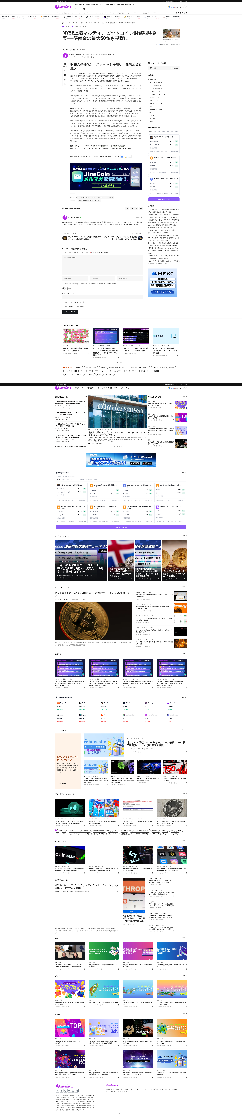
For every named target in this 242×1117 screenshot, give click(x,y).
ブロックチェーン (91, 368)
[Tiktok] (178, 13)
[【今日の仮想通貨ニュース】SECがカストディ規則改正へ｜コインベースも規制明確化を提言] (148, 560)
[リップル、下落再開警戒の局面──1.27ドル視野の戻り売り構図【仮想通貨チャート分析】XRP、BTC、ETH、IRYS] (106, 336)
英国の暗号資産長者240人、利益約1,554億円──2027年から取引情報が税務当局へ (120, 572)
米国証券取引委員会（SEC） (117, 368)
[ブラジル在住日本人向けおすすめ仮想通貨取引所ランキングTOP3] (172, 1028)
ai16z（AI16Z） (108, 13)
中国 (75, 371)
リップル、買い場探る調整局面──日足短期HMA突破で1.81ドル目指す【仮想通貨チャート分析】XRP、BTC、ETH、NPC (163, 237)
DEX (154, 13)
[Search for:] (162, 68)
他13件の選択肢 (61, 517)
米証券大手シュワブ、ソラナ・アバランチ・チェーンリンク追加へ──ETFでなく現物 (70, 425)
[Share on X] (63, 49)
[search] (181, 388)
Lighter (129, 13)
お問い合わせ (62, 783)
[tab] (150, 131)
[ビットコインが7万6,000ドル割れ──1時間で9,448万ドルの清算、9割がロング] (180, 631)
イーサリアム (88, 81)
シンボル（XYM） (85, 13)
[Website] (142, 217)
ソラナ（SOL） (109, 197)
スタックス (75, 13)
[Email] (67, 49)
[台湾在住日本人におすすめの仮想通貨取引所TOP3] (104, 989)
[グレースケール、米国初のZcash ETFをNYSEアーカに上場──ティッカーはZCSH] (181, 917)
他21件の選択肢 (153, 168)
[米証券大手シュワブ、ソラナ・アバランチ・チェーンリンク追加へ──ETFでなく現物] (87, 910)
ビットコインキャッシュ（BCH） (112, 371)
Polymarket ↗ (174, 151)
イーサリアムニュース (154, 902)
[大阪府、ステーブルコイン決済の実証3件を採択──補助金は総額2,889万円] (104, 808)
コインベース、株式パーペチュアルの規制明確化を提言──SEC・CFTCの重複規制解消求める (69, 869)
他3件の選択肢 (153, 147)
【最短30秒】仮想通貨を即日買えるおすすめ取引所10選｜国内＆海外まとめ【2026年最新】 (161, 430)
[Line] (180, 13)
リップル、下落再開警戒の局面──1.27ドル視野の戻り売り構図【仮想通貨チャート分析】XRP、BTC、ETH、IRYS (106, 351)
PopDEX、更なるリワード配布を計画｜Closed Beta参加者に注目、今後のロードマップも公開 (122, 780)
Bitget (99, 374)
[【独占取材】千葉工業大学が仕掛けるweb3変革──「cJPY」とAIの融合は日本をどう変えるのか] (70, 951)
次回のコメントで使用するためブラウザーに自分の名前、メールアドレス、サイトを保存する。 (91, 284)
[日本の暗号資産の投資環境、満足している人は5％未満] (172, 951)
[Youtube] (182, 13)
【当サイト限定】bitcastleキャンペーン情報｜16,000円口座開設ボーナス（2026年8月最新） (156, 744)
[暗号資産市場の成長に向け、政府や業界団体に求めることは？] (138, 951)
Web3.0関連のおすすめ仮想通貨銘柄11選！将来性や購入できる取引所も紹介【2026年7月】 (69, 1074)
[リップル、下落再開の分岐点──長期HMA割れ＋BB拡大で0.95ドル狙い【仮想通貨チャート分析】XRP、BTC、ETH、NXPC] (172, 668)
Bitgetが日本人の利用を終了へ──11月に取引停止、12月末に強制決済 (138, 869)
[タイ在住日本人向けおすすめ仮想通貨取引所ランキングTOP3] (181, 443)
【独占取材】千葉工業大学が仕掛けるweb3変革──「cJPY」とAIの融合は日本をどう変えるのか (69, 965)
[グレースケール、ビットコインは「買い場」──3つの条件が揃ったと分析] (180, 643)
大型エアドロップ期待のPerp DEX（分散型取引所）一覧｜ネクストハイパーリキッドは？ (138, 1074)
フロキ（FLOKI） (131, 371)
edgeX (67, 371)
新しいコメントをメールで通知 (75, 302)
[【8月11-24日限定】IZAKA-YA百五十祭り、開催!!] (175, 767)
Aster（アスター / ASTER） (74, 374)
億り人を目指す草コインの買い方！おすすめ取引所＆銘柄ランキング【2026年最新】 (103, 1074)
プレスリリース (60, 730)
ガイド (149, 401)
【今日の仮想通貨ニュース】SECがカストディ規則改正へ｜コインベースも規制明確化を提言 (147, 572)
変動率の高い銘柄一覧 (64, 697)
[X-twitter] (176, 13)
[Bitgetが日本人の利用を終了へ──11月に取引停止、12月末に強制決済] (138, 855)
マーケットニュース (81, 26)
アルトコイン (145, 371)
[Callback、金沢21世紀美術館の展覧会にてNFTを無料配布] (76, 336)
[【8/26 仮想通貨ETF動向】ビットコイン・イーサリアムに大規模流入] (174, 560)
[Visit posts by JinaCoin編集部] (64, 217)
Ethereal (90, 374)
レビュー (154, 414)
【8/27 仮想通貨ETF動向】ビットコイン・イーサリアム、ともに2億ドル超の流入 (70, 414)
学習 (154, 401)
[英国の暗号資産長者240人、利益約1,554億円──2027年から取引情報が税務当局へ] (121, 560)
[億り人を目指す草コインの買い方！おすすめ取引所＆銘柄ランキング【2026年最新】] (104, 1059)
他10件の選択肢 (159, 496)
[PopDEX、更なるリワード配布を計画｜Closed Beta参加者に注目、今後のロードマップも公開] (122, 767)
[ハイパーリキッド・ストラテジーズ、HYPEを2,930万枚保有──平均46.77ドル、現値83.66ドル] (70, 808)
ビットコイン (104, 78)
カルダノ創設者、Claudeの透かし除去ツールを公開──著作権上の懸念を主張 (134, 918)
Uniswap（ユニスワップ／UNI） (142, 13)
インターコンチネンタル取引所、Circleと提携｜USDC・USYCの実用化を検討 (165, 350)
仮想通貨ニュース (61, 397)
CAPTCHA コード (68, 293)
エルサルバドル (97, 13)
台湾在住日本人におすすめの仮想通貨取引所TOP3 (103, 1002)
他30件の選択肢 (94, 517)
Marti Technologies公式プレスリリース (89, 200)
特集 (56, 938)
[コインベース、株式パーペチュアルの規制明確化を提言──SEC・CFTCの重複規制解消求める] (70, 855)
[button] (181, 7)
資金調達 (156, 371)
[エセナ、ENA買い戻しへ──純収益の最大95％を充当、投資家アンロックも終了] (181, 882)
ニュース (68, 26)
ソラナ (97, 81)
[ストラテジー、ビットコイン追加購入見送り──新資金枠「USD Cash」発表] (180, 608)
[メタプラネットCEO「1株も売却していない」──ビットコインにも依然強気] (180, 596)
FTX (96, 371)
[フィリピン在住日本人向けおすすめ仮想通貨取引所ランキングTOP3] (172, 989)
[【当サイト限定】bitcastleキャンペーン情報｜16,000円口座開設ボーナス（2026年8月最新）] (104, 745)
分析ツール (67, 13)
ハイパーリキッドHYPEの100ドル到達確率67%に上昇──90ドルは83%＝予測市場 (161, 928)
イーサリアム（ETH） (97, 197)
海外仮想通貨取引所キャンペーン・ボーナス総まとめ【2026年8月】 (161, 404)
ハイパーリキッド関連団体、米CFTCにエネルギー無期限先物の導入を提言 (161, 893)
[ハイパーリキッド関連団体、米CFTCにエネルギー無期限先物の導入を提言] (181, 893)
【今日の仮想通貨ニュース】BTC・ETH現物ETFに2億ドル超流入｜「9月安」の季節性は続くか (163, 250)
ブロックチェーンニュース (67, 439)
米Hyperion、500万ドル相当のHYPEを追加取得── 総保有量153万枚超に (100, 146)
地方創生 (171, 368)
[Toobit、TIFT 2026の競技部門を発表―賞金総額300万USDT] (149, 767)
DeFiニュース (158, 878)
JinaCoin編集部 (76, 54)
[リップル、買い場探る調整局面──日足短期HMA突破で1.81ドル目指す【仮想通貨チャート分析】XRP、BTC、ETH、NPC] (70, 668)
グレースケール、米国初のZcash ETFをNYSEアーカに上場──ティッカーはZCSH (160, 916)
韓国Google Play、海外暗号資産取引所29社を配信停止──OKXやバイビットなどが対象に (171, 869)
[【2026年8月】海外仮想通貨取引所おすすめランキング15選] (181, 417)
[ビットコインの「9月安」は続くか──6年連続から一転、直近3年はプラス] (93, 621)
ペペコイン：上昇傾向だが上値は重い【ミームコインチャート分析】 (135, 349)
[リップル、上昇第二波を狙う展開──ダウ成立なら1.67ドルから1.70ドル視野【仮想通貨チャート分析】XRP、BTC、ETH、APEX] (104, 668)
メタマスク (109, 374)
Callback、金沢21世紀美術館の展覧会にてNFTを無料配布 (75, 349)
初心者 (103, 368)
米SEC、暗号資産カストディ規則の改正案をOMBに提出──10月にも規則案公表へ (171, 822)
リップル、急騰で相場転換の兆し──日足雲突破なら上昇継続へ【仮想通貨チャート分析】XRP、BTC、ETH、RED (138, 683)
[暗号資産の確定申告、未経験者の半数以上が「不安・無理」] (104, 951)
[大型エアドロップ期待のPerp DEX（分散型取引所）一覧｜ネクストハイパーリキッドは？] (138, 1059)
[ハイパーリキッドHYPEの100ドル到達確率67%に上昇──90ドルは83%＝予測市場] (181, 928)
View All (85, 396)
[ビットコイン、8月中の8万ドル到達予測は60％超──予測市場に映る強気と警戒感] (180, 619)
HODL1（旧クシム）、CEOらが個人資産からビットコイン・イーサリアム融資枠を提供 (161, 905)
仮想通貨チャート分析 (104, 345)
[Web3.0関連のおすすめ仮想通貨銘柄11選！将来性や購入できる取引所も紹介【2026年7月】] (70, 1059)
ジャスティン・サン (159, 368)
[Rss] (184, 13)
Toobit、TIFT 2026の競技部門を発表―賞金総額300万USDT (148, 779)
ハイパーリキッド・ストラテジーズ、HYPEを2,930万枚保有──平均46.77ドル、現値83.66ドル (117, 434)
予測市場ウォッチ (62, 472)
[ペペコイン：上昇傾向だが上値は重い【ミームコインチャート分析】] (136, 336)
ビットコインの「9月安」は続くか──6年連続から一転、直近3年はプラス (92, 594)
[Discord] (186, 13)
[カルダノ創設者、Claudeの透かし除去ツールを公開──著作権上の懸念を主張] (134, 896)
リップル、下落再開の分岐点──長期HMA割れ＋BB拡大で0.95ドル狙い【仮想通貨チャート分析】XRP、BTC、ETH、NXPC (171, 683)
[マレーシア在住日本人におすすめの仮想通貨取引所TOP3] (138, 989)
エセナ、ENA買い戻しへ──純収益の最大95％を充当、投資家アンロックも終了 (160, 881)
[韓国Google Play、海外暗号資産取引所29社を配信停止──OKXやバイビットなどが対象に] (172, 855)
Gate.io (59, 13)
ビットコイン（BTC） (84, 197)
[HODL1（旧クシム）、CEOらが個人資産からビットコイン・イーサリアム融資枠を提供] (181, 905)
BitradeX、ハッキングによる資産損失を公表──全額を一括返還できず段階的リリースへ (103, 869)
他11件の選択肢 (126, 517)
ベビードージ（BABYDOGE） (139, 368)
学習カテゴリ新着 (154, 397)
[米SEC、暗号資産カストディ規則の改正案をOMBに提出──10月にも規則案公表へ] (172, 808)
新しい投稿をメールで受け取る (75, 307)
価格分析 (58, 654)
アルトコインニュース (66, 428)
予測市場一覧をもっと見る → (163, 199)
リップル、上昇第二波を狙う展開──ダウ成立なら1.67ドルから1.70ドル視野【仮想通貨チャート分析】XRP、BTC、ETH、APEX (103, 683)
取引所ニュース (60, 841)
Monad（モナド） (119, 13)
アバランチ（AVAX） (67, 892)
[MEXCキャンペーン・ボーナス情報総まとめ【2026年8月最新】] (172, 1059)
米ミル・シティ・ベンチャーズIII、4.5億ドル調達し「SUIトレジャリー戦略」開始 (103, 148)
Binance (78, 368)
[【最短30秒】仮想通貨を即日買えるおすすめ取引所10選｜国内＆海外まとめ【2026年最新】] (181, 430)
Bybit (83, 371)
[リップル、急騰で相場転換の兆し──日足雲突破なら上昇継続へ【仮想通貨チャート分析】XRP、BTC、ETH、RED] (138, 668)
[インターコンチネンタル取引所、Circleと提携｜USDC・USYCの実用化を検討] (166, 336)
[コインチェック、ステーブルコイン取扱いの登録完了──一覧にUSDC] (138, 808)
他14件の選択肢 (159, 517)
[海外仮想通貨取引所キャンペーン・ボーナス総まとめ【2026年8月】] (181, 405)
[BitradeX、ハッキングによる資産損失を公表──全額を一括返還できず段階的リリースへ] (104, 855)
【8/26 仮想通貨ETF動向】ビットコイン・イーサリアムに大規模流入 (174, 573)
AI (90, 371)
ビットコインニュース (63, 587)
